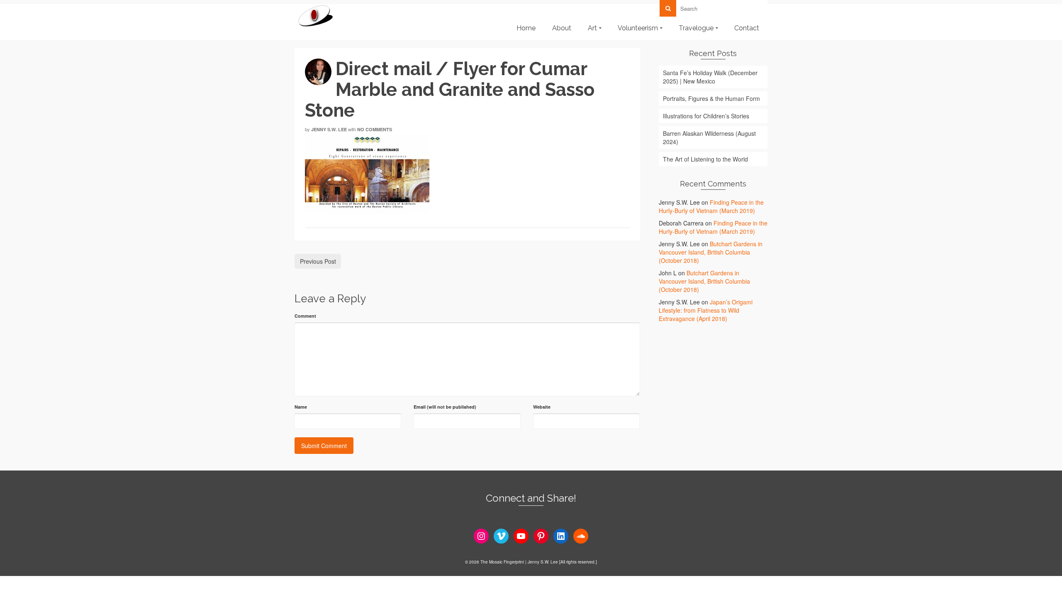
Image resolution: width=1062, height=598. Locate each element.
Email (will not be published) (445, 407)
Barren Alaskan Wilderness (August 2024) (709, 137)
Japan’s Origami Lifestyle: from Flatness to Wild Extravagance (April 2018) (706, 310)
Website (541, 407)
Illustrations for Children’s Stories (706, 116)
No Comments (374, 129)
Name (301, 407)
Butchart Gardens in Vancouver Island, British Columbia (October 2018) (710, 252)
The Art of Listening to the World (705, 159)
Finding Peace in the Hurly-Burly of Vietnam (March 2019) (711, 206)
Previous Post (318, 261)
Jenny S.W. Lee (329, 129)
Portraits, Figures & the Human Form (711, 98)
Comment (305, 316)
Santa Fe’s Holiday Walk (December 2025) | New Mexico (710, 77)
